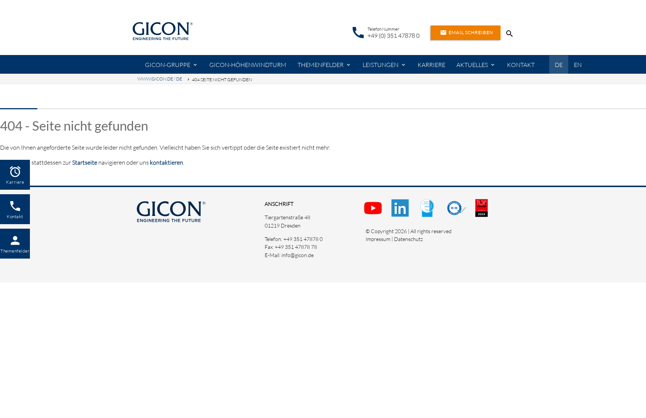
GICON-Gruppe (167, 64)
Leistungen (381, 64)
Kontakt (521, 64)
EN (578, 64)
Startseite (84, 162)
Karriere (431, 64)
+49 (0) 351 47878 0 (393, 35)
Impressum (378, 239)
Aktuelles (472, 64)
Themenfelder (321, 64)
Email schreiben (466, 32)
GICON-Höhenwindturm (247, 64)
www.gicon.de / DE (160, 79)
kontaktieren (166, 162)
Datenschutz (408, 239)
